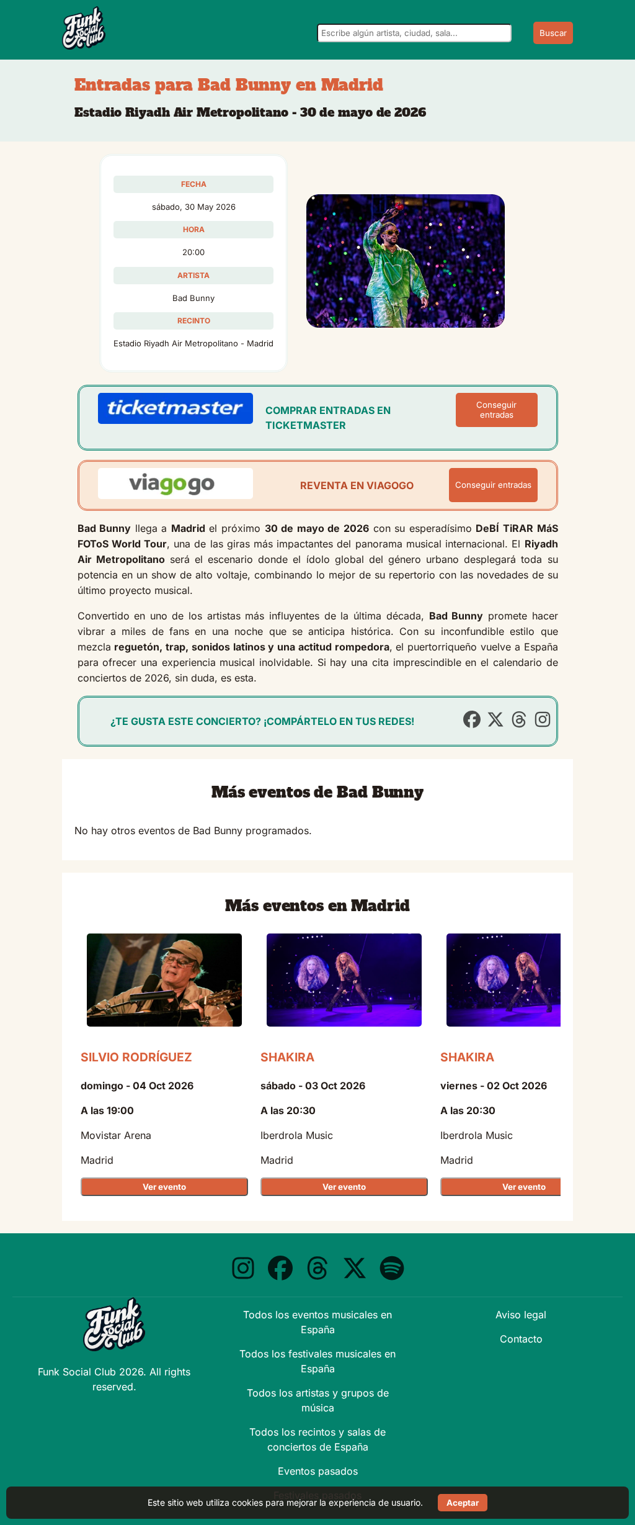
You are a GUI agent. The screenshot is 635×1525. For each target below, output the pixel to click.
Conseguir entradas (496, 410)
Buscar (553, 33)
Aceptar (462, 1503)
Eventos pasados (318, 1471)
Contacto (521, 1339)
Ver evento (164, 1187)
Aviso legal (520, 1314)
